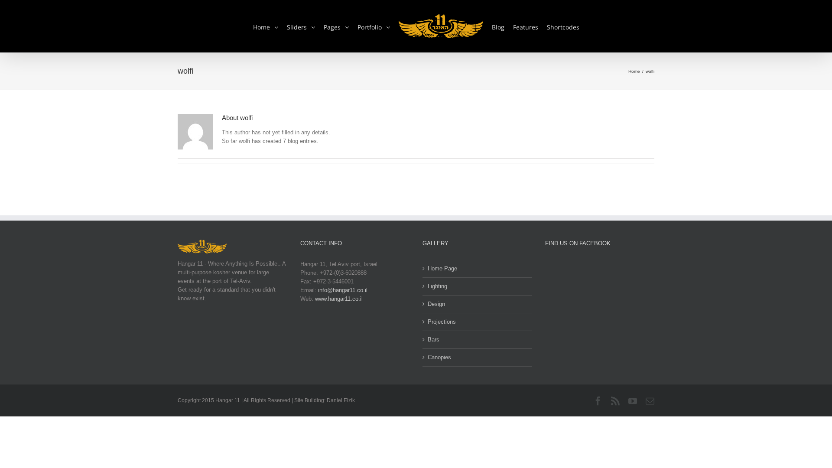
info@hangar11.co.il (342, 290)
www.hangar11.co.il (339, 299)
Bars (433, 339)
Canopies (439, 357)
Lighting (437, 286)
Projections (442, 321)
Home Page (442, 268)
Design (436, 304)
